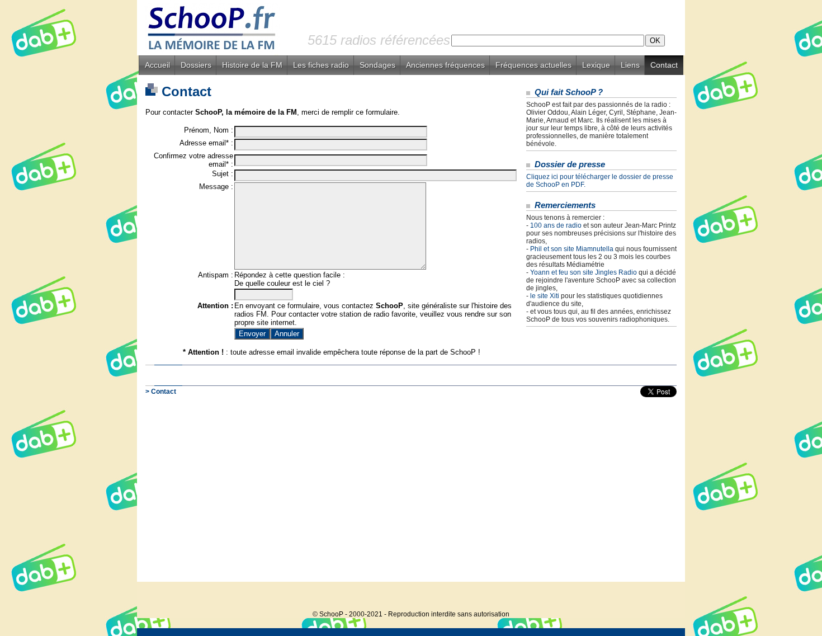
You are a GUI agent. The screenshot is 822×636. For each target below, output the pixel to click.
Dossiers (196, 64)
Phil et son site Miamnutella (571, 249)
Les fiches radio (321, 64)
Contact (664, 64)
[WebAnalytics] (662, 597)
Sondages (377, 64)
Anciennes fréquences (445, 64)
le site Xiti (544, 296)
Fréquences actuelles (533, 64)
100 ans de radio (556, 225)
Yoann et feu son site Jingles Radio (583, 272)
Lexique (596, 64)
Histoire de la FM (252, 64)
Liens (630, 64)
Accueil (157, 64)
